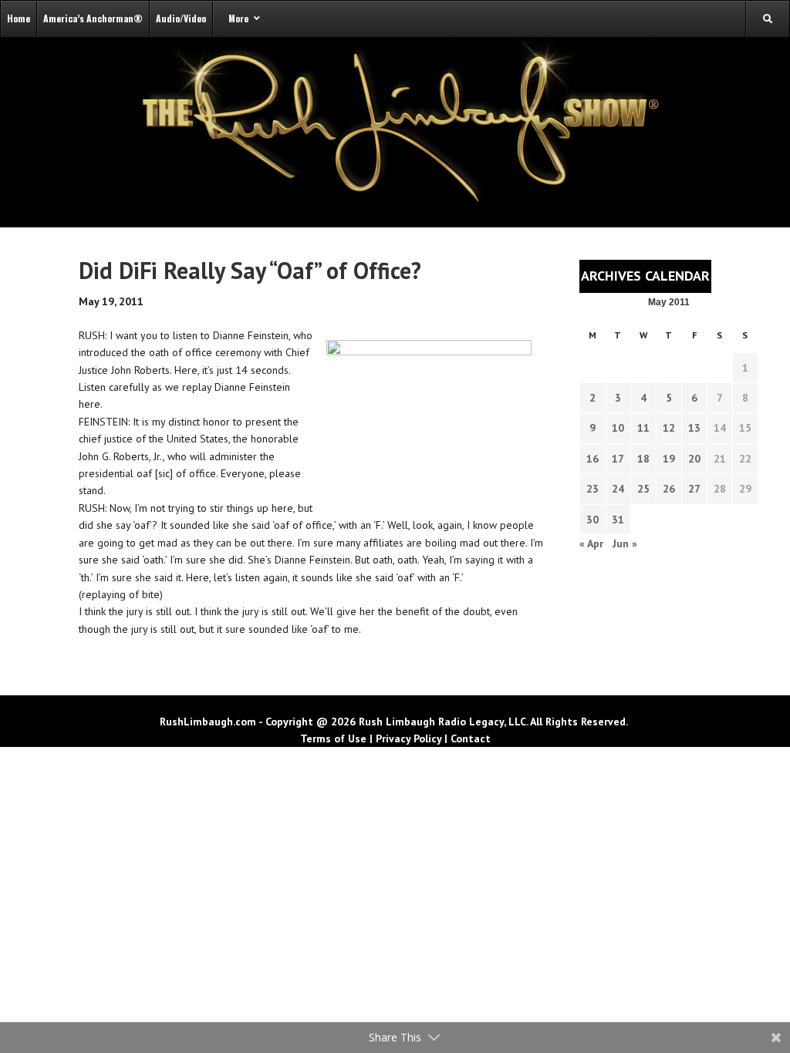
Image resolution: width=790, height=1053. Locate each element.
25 (643, 489)
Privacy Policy (408, 738)
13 (694, 428)
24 (618, 489)
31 (618, 519)
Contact (471, 738)
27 (694, 489)
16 (592, 459)
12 (669, 428)
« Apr (591, 543)
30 (592, 519)
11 (643, 428)
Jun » (625, 543)
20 (694, 459)
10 (618, 428)
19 (669, 459)
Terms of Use (333, 738)
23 (592, 489)
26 (669, 489)
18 (643, 459)
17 (618, 459)
